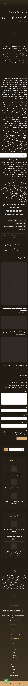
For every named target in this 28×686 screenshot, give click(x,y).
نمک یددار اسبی (22, 229)
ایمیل (25, 415)
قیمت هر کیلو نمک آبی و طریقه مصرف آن (14, 502)
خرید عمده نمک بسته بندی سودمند (14, 537)
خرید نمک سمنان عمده (14, 634)
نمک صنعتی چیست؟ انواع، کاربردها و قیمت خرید (14, 553)
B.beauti (20, 220)
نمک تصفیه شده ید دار (20, 334)
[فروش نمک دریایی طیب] (14, 469)
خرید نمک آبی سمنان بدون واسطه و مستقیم (13, 620)
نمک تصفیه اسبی (18, 226)
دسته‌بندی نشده (19, 223)
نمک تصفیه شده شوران (20, 368)
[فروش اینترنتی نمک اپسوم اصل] (14, 482)
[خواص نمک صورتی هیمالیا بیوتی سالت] (14, 524)
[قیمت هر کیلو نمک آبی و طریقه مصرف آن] (14, 496)
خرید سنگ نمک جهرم (14, 630)
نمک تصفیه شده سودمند (20, 312)
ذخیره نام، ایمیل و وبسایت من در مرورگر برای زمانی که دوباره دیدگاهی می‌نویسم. (15, 433)
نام (26, 407)
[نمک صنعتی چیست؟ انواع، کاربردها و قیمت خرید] (14, 546)
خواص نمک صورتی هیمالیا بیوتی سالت (14, 530)
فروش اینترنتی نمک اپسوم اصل (14, 488)
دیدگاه (24, 391)
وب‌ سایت (24, 422)
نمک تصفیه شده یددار (8, 226)
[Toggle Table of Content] (23, 155)
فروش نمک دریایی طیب (14, 474)
